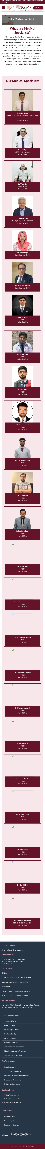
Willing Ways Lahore (11, 1095)
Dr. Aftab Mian (22, 184)
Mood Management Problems (15, 1051)
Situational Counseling (12, 1080)
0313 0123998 (22, 996)
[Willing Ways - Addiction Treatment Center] (19, 8)
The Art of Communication (14, 1047)
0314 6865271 (25, 982)
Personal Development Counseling (16, 1075)
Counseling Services (11, 1121)
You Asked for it (10, 1021)
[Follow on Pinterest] (23, 1134)
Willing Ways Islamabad (12, 1102)
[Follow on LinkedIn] (26, 1134)
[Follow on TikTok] (19, 1134)
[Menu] (3, 7)
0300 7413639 (7, 964)
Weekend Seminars (11, 1042)
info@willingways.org (14, 950)
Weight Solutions (10, 1038)
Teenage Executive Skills (13, 1055)
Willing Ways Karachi (12, 1099)
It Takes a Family (10, 1034)
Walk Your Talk (9, 1025)
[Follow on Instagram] (15, 1134)
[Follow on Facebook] (11, 1134)
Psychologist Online (11, 1029)
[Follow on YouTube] (30, 1134)
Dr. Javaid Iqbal (23, 150)
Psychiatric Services (11, 1125)
